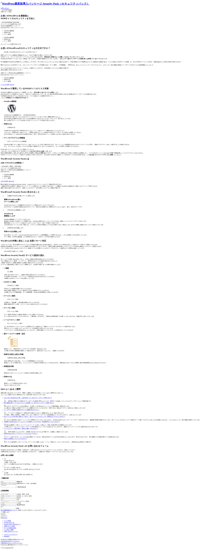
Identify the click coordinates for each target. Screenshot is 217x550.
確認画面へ (4, 516)
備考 (17, 508)
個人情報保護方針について (9, 510)
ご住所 (19, 503)
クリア (3, 514)
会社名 (19, 497)
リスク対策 (7, 520)
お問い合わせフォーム (11, 531)
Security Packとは (9, 522)
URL (18, 499)
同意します (6, 512)
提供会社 (6, 536)
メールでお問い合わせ (7, 84)
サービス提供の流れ (10, 528)
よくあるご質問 (9, 529)
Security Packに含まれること (12, 524)
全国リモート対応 (9, 526)
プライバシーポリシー (11, 534)
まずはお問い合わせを (7, 181)
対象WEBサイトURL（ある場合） (27, 483)
